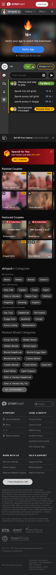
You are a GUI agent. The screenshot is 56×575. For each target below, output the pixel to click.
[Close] (51, 151)
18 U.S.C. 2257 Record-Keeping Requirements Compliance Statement (22, 549)
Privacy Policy (35, 419)
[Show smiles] (44, 75)
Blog (8, 425)
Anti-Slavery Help (37, 447)
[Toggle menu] (3, 4)
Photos (45, 11)
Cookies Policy (36, 436)
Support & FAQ (35, 462)
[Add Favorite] (5, 66)
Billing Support (35, 467)
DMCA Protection (36, 473)
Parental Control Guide (39, 441)
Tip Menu (45, 83)
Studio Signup (9, 467)
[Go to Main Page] (17, 4)
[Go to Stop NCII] (20, 539)
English (41, 404)
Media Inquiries (13, 436)
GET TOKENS (20, 160)
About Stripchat (13, 419)
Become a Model (10, 462)
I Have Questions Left (18, 482)
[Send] (51, 75)
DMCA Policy (35, 430)
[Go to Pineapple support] (5, 539)
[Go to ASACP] (18, 530)
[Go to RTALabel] (6, 531)
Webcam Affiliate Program (14, 473)
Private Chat (43, 109)
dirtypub (7, 268)
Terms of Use (35, 425)
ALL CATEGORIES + (14, 389)
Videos (30, 11)
